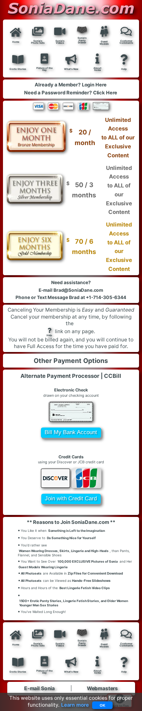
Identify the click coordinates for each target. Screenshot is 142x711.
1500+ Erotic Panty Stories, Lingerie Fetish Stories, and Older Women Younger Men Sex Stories (73, 603)
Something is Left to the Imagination (76, 531)
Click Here (105, 93)
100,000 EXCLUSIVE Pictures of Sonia (87, 561)
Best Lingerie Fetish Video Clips (84, 588)
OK (102, 705)
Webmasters (102, 689)
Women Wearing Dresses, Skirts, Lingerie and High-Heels (64, 551)
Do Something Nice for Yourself (71, 538)
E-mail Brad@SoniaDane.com (71, 290)
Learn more (75, 705)
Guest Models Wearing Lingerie (43, 567)
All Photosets (30, 573)
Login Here (94, 85)
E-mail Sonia (39, 689)
